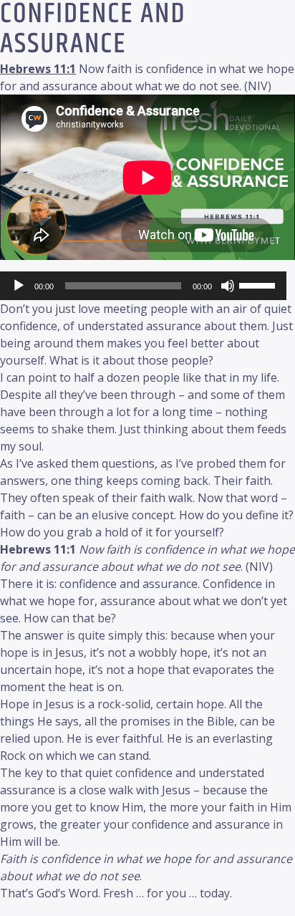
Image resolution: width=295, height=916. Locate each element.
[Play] (18, 286)
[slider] (259, 284)
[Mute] (228, 286)
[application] (143, 285)
